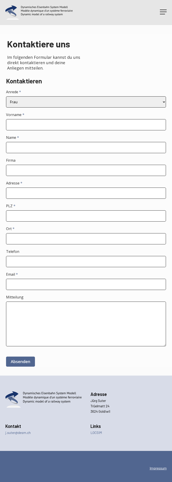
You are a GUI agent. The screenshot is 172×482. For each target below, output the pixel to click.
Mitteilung (15, 297)
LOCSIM (96, 432)
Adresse (14, 183)
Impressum (158, 468)
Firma (10, 160)
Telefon (12, 251)
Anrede (13, 91)
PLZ (10, 205)
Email (12, 274)
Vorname (15, 114)
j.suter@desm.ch (18, 432)
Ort (10, 228)
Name (12, 137)
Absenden (20, 361)
